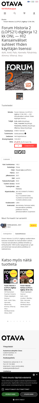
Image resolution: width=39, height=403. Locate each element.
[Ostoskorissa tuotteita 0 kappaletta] (24, 14)
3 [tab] (14, 321)
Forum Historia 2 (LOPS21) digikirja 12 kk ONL (19, 22)
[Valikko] (5, 13)
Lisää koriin (29, 146)
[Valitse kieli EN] (36, 2)
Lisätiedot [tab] (6, 159)
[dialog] (19, 387)
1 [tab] (8, 321)
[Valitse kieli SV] (33, 2)
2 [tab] (11, 321)
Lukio (17, 186)
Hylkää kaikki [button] (28, 394)
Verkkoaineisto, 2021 (14, 225)
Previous (1, 294)
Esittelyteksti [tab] (7, 234)
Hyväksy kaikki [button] (10, 394)
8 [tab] (30, 321)
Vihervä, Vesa (19, 128)
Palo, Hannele (19, 123)
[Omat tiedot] (34, 13)
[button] (19, 400)
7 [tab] (26, 321)
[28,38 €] (11, 283)
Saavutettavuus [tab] (20, 234)
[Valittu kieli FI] (29, 2)
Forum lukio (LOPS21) (23, 170)
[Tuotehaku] (14, 13)
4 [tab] (17, 321)
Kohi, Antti (18, 121)
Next (36, 294)
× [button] (36, 374)
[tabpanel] (11, 292)
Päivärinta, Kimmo (20, 126)
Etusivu (4, 19)
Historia (19, 189)
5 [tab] (20, 321)
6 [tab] (23, 321)
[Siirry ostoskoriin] (24, 13)
